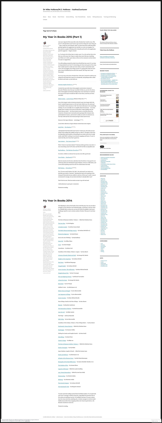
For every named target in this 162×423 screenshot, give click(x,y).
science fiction (51, 76)
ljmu (48, 66)
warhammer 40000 (47, 83)
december (50, 55)
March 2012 (103, 234)
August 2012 (103, 229)
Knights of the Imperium (64, 259)
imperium (52, 245)
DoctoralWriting (104, 158)
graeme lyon (47, 239)
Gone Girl (60, 241)
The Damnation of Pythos (64, 308)
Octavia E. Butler (103, 115)
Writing (51, 48)
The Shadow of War (63, 365)
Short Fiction (61, 16)
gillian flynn (48, 237)
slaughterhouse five (47, 261)
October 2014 (103, 213)
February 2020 (104, 185)
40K (102, 243)
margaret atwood (46, 251)
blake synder (49, 220)
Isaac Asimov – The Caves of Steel (66, 141)
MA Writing (103, 246)
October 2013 (103, 222)
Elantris (60, 305)
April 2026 (103, 180)
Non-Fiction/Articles (80, 16)
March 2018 (103, 195)
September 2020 (104, 184)
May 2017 (103, 199)
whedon (52, 84)
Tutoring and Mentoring (110, 16)
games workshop (46, 58)
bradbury (45, 52)
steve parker (45, 79)
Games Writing (70, 16)
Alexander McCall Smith (105, 105)
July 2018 (103, 194)
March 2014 (103, 217)
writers (46, 269)
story (47, 267)
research (48, 75)
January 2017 (103, 202)
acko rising (49, 215)
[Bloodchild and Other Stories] (117, 115)
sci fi (47, 76)
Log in (102, 262)
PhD (47, 72)
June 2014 (103, 215)
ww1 (53, 269)
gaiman (51, 56)
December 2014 (104, 210)
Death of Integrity (62, 347)
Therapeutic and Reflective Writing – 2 (109, 73)
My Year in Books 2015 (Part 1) (62, 36)
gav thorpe (45, 236)
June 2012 (103, 231)
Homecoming (61, 376)
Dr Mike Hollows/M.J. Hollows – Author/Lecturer (65, 9)
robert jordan (49, 256)
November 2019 (104, 186)
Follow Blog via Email (107, 134)
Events (89, 16)
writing (44, 88)
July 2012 (103, 230)
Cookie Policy (27, 420)
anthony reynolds (46, 217)
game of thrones (50, 235)
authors (44, 219)
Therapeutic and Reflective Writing (108, 74)
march (52, 67)
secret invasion (46, 260)
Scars (59, 244)
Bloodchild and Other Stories (106, 114)
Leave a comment (46, 90)
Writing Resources (97, 16)
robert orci (45, 257)
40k (44, 50)
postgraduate (50, 72)
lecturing (103, 245)
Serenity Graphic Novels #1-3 (65, 84)
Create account (104, 260)
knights (51, 247)
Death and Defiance (63, 354)
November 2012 (104, 225)
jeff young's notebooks (105, 161)
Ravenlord (60, 283)
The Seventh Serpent (63, 383)
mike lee (49, 252)
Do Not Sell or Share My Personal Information (93, 417)
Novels (54, 16)
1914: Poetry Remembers (64, 372)
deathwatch (45, 55)
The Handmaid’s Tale (63, 386)
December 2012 (104, 223)
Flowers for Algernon (63, 234)
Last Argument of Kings (64, 294)
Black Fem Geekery (105, 166)
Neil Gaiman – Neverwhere (65, 168)
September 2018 (104, 193)
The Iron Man (61, 223)
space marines (50, 78)
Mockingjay (61, 329)
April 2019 (103, 190)
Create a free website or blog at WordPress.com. (73, 417)
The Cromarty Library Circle (106, 95)
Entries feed (103, 263)
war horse (48, 268)
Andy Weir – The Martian (64, 127)
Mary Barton (102, 100)
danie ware (48, 228)
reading (44, 75)
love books (48, 67)
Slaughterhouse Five (63, 273)
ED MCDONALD (104, 169)
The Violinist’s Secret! (105, 78)
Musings (45, 48)
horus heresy (48, 244)
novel (44, 72)
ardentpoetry (103, 160)
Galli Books (103, 162)
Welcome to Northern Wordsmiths (108, 157)
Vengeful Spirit (62, 266)
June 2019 (103, 189)
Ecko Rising (61, 337)
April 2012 (103, 233)
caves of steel (50, 54)
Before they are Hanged (64, 290)
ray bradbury (50, 74)
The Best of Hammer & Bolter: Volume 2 (68, 344)
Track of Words (104, 165)
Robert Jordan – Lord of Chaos (65, 98)
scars (44, 259)
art (51, 217)
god (51, 58)
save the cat (50, 257)
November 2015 (104, 206)
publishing (45, 74)
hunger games (46, 245)
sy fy (49, 79)
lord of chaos (49, 249)
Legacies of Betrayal (63, 369)
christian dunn (46, 225)
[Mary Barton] (117, 101)
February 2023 (104, 181)
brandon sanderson (50, 221)
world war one (48, 87)
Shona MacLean (103, 96)
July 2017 (103, 197)
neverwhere (50, 71)
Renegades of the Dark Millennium (67, 361)
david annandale (49, 229)
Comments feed (104, 264)
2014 (44, 213)
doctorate (45, 56)
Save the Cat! (61, 312)
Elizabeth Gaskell (104, 101)
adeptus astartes (48, 50)
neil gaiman (45, 71)
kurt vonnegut (46, 248)
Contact (45, 19)
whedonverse (46, 86)
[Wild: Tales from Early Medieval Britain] (117, 110)
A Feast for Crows (62, 280)
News (49, 16)
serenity (44, 78)
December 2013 (104, 219)
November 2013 (104, 221)
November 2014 (104, 211)
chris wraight (50, 224)
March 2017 (103, 201)
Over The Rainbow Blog (105, 168)
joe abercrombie (46, 247)
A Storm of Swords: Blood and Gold (67, 255)
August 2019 (103, 187)
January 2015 (103, 209)
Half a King (61, 319)
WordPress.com (104, 266)
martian (44, 68)
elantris (50, 231)
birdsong (48, 219)
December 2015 (104, 205)
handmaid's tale (46, 243)
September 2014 (104, 214)
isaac (48, 60)
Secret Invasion (62, 298)
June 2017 (103, 198)
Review (102, 250)
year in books (48, 271)
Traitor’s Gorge (62, 340)
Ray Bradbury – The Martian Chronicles (68, 150)
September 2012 (104, 227)
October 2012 (103, 226)
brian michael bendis (47, 223)
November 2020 (104, 182)
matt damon (50, 70)
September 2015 (104, 207)
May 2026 (103, 178)
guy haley (48, 241)
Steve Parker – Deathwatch (65, 157)
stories (47, 265)
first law (47, 233)
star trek (48, 264)
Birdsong (60, 379)
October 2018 (103, 191)
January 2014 (103, 218)
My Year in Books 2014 (57, 200)
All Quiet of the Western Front (65, 358)
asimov (46, 51)
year (44, 271)
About (44, 16)
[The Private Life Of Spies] (117, 106)
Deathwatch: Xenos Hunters (65, 326)
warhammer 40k (46, 84)
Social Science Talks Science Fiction (108, 164)
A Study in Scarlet (62, 227)
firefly (48, 56)
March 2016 (103, 203)
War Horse (60, 262)
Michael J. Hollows (47, 45)
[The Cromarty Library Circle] (117, 96)
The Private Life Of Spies (105, 104)
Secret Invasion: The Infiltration (66, 269)
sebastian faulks (48, 259)
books (50, 51)
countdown (48, 227)
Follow (102, 146)
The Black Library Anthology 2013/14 (67, 230)
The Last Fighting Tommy (64, 276)
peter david (48, 253)
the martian (47, 80)
